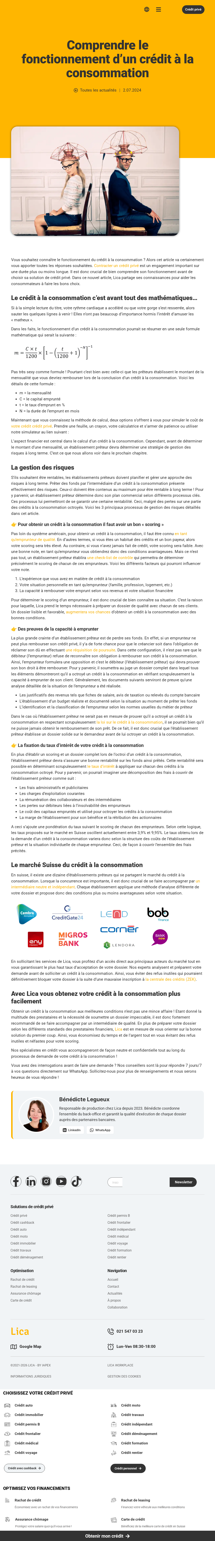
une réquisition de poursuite (90, 650)
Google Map (30, 1346)
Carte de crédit (133, 1519)
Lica (19, 9)
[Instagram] (46, 1181)
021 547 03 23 (130, 1331)
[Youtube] (61, 1181)
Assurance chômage (31, 1519)
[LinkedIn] (31, 1181)
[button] (183, 1182)
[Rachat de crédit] (7, 1501)
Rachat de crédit (28, 1500)
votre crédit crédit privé (31, 426)
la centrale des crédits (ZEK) (171, 979)
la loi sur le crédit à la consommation (130, 722)
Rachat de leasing (135, 1500)
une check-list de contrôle (110, 557)
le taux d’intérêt (100, 766)
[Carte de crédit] (114, 1520)
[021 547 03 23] (111, 1331)
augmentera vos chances (88, 612)
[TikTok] (76, 1181)
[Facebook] (15, 1181)
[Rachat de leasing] (114, 1501)
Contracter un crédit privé (116, 265)
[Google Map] (13, 1347)
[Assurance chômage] (7, 1520)
